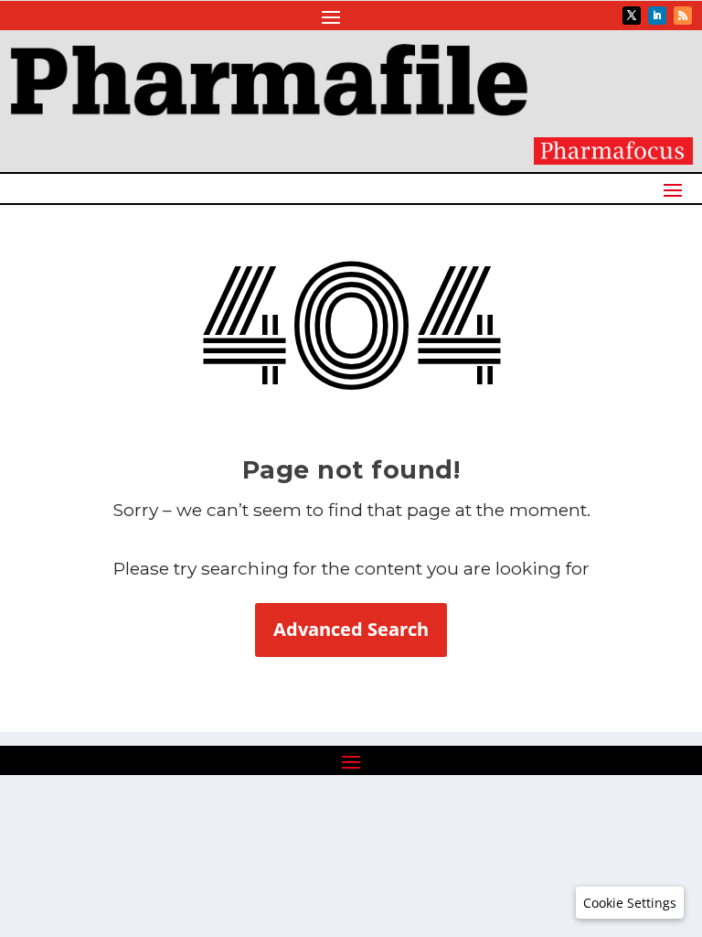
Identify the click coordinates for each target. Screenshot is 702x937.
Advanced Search (351, 629)
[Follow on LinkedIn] (657, 15)
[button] (630, 903)
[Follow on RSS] (683, 15)
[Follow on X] (631, 15)
